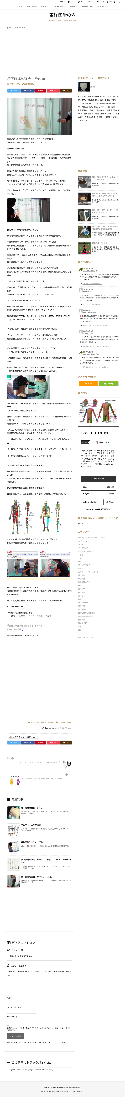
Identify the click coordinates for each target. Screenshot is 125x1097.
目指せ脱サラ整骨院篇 (86, 613)
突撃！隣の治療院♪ (86, 616)
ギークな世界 (83, 548)
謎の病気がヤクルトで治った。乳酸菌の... (97, 325)
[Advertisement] (62, 51)
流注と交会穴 (83, 603)
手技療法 (51, 722)
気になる (81, 596)
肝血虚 (92, 87)
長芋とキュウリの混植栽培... (92, 283)
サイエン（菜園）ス (86, 551)
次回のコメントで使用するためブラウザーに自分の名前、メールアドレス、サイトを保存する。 (38, 1029)
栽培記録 (81, 592)
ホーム (11, 28)
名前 (9, 998)
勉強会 (43, 722)
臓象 (80, 626)
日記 (80, 585)
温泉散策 (81, 606)
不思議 (80, 555)
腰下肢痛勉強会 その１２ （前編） (37, 877)
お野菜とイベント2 (99, 243)
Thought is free (76, 1091)
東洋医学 (81, 589)
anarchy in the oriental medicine (91, 538)
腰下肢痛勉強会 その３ (32, 808)
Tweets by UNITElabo (86, 638)
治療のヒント (83, 599)
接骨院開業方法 (84, 582)
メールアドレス (14, 1007)
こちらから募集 (35, 616)
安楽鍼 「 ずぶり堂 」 (88, 572)
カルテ (80, 544)
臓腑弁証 (81, 620)
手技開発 (81, 579)
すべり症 (62, 722)
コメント (10, 976)
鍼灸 (80, 630)
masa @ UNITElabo (63, 728)
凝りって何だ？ (84, 565)
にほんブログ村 (14, 629)
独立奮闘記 (82, 609)
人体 (80, 558)
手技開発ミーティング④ (32, 842)
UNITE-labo (23, 28)
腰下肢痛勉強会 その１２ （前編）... (96, 367)
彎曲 (69, 722)
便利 (80, 562)
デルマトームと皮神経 (31, 825)
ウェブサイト (12, 1017)
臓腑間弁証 (82, 623)
